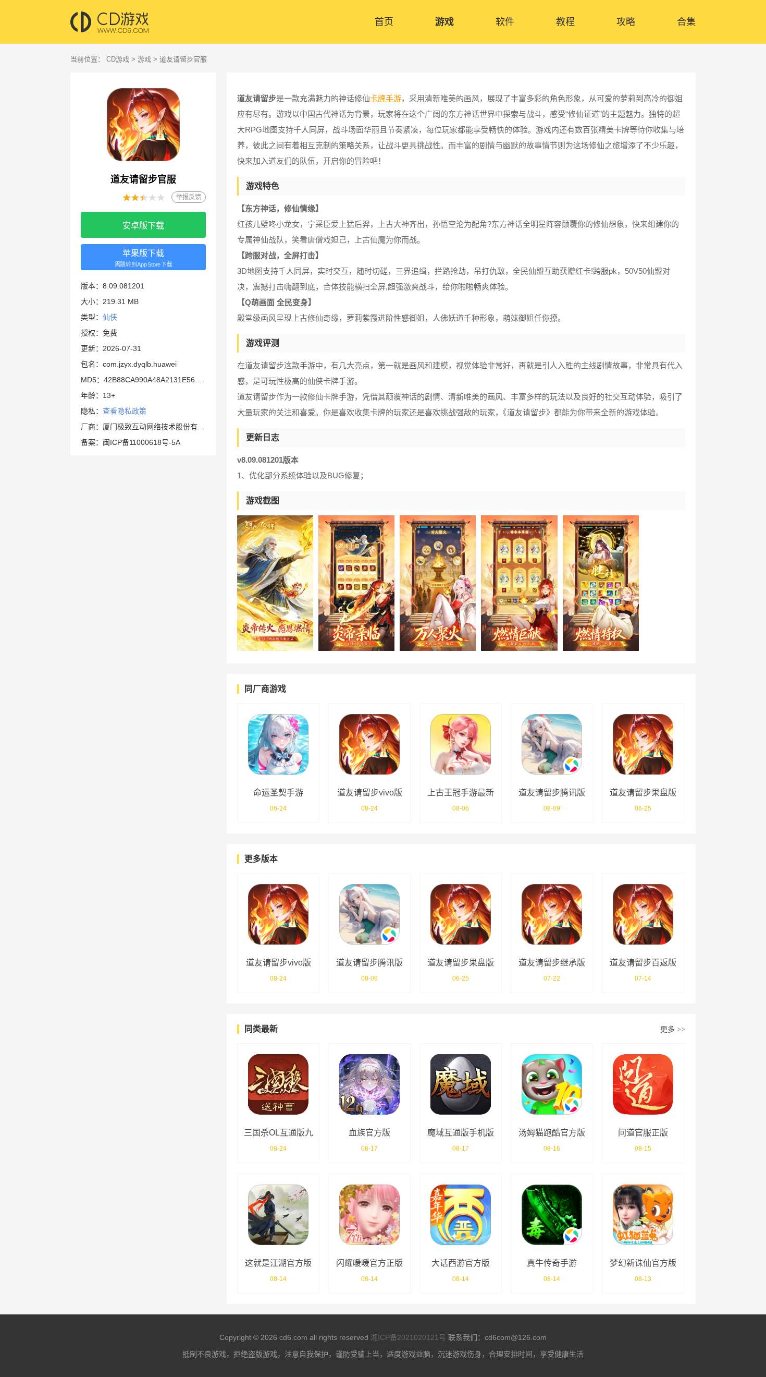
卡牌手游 (385, 98)
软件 (505, 22)
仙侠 (110, 317)
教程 (565, 22)
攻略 (625, 22)
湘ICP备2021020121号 (408, 1337)
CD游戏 (117, 59)
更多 (672, 1029)
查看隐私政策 (124, 411)
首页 (384, 22)
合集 (686, 22)
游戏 (444, 22)
